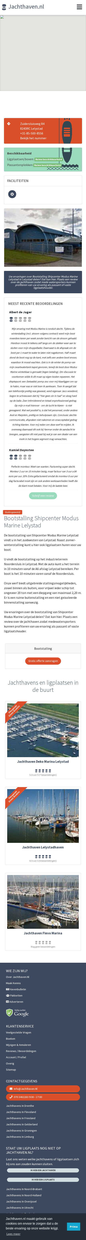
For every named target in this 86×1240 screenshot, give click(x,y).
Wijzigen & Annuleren (18, 1045)
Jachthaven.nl (25, 6)
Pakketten (16, 995)
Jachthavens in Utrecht (19, 1207)
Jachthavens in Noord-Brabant (24, 1189)
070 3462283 (27, 1097)
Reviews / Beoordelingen (21, 1051)
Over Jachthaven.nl (17, 977)
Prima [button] (74, 1226)
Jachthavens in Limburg (20, 1137)
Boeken (10, 1038)
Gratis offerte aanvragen (43, 661)
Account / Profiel (16, 1057)
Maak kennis (13, 983)
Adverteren (16, 1001)
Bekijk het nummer (33, 138)
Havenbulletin (17, 989)
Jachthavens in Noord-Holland (23, 1195)
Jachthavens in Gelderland (22, 1124)
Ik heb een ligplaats (43, 1179)
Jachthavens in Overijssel (21, 1201)
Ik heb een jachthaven (43, 1170)
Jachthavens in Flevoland (21, 1112)
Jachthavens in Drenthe (20, 1106)
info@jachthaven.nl (25, 1089)
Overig (10, 1063)
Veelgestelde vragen (18, 1032)
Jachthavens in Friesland (20, 1118)
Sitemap (11, 1069)
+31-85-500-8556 (31, 133)
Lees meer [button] (13, 1234)
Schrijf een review (43, 495)
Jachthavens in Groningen (21, 1130)
